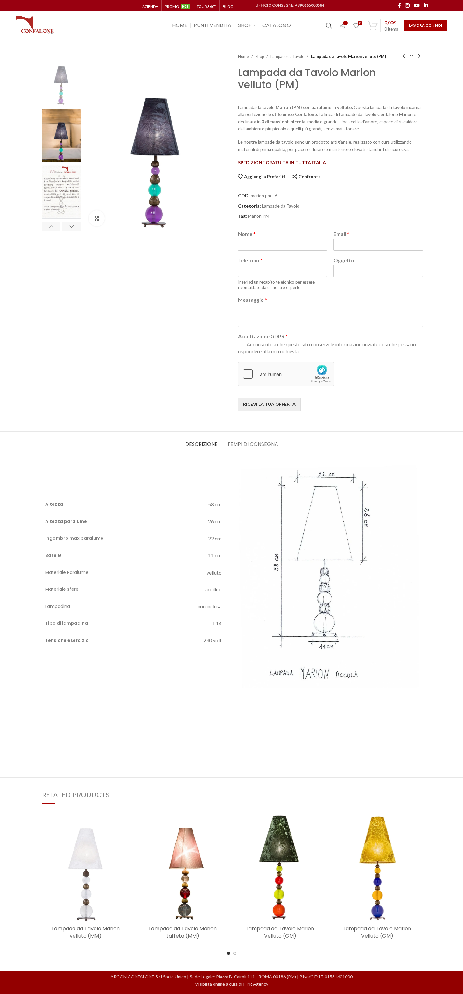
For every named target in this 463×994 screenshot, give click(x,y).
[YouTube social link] (417, 5)
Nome (247, 234)
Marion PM (258, 216)
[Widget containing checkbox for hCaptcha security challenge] (286, 374)
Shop (260, 56)
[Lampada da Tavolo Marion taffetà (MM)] (183, 867)
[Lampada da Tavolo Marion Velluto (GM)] (280, 867)
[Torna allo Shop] (411, 56)
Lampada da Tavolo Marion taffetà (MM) (183, 932)
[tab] (201, 441)
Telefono (250, 260)
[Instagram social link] (407, 5)
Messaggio (252, 300)
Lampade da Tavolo (287, 56)
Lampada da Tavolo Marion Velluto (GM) (280, 932)
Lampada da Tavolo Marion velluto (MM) (86, 932)
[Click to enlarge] (97, 218)
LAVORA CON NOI (425, 25)
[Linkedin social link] (426, 5)
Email (341, 234)
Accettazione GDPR (263, 336)
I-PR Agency (255, 984)
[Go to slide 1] (228, 953)
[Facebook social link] (399, 5)
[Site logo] (35, 25)
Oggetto (343, 260)
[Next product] (419, 56)
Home (243, 56)
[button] (51, 226)
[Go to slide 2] (234, 953)
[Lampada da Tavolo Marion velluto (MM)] (86, 867)
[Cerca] (329, 25)
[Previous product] (404, 56)
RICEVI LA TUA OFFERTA (269, 404)
